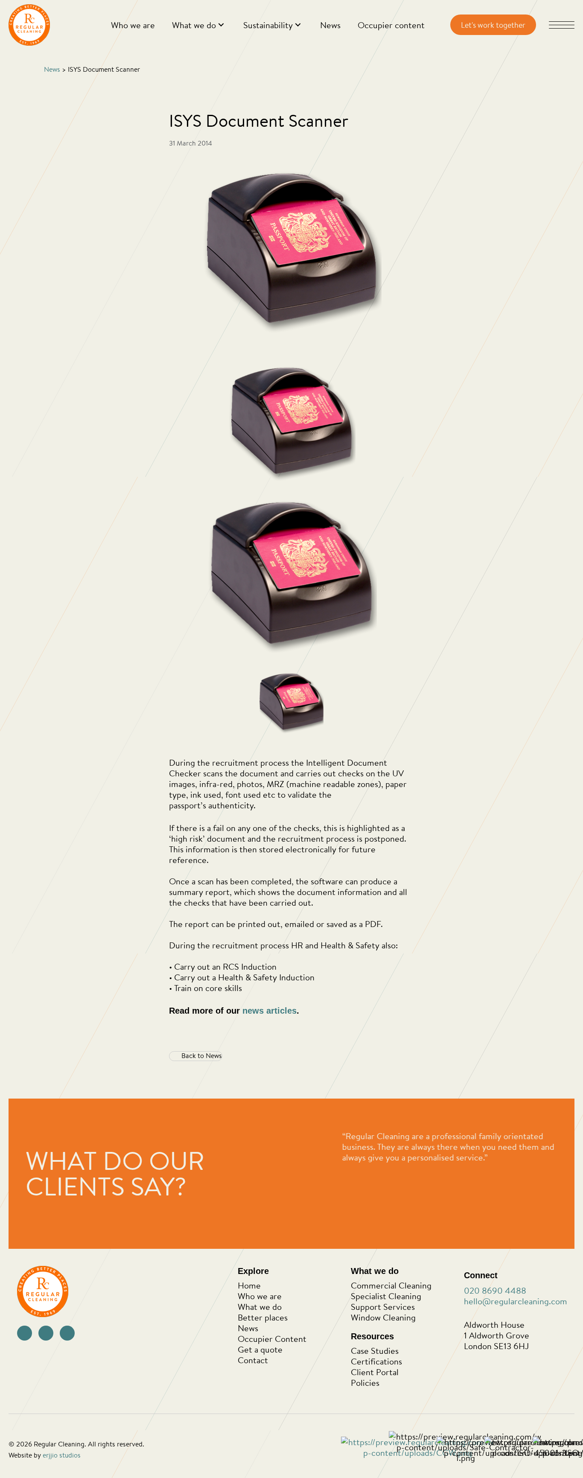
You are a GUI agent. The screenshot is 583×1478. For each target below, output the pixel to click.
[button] (221, 25)
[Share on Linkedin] (404, 1054)
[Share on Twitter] (385, 1054)
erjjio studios (62, 1455)
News (52, 69)
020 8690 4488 (495, 1290)
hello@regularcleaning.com (515, 1301)
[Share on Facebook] (366, 1054)
